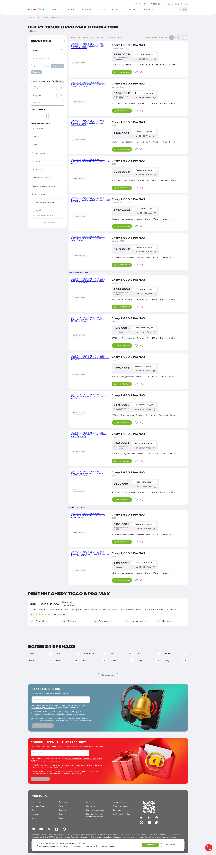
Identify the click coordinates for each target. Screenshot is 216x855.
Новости (61, 818)
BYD (94, 661)
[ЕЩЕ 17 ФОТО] (90, 54)
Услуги (101, 9)
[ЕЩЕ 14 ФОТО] (90, 289)
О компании (130, 9)
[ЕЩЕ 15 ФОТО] (90, 93)
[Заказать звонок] (208, 847)
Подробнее (170, 845)
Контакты (148, 9)
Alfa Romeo (94, 653)
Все (35, 66)
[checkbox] (34, 211)
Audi (121, 653)
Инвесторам (63, 802)
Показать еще (108, 675)
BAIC (148, 653)
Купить (55, 9)
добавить (57, 81)
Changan (148, 661)
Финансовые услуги (120, 806)
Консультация (123, 72)
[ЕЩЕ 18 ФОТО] (90, 247)
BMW (67, 661)
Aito (67, 653)
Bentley (40, 661)
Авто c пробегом (38, 806)
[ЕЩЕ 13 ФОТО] (90, 481)
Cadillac (121, 661)
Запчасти (35, 814)
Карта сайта (117, 810)
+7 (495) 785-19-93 (179, 4)
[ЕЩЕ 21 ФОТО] (90, 131)
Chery (175, 661)
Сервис (34, 810)
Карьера (89, 802)
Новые (46, 66)
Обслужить (86, 9)
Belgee (175, 653)
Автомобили (36, 802)
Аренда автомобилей (120, 802)
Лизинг (61, 814)
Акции (115, 9)
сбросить (46, 222)
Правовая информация (95, 810)
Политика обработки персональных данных (94, 815)
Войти (183, 9)
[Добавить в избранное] (136, 72)
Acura (40, 653)
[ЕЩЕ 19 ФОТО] (90, 404)
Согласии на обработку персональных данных (66, 714)
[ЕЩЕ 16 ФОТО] (90, 443)
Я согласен (150, 845)
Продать (70, 9)
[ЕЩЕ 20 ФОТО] (90, 170)
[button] (47, 128)
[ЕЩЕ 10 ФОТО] (90, 327)
